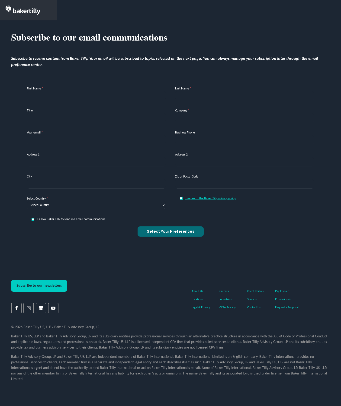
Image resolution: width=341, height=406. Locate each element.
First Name (35, 88)
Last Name (183, 88)
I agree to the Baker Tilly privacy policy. (210, 198)
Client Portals (255, 291)
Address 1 (33, 154)
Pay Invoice (282, 291)
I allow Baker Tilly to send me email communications (71, 219)
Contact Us (254, 307)
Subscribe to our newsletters (39, 286)
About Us (197, 291)
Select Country (37, 198)
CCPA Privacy (227, 307)
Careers (224, 291)
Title (30, 110)
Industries (225, 299)
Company (182, 110)
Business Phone (185, 132)
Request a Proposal (287, 307)
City (29, 176)
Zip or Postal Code (186, 176)
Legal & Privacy (201, 307)
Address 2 (181, 154)
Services (252, 299)
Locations (197, 299)
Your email (35, 132)
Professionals (283, 299)
